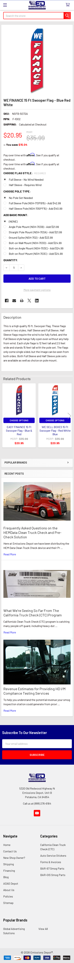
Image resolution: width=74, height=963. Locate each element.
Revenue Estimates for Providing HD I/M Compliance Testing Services (34, 691)
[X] (29, 300)
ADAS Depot (10, 883)
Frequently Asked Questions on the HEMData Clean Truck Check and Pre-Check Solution (32, 532)
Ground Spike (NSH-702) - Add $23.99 (31, 237)
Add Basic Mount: (15, 215)
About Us (8, 890)
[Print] (21, 300)
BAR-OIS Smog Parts (52, 875)
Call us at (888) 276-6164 (37, 803)
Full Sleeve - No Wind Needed (26, 179)
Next (69, 416)
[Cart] (68, 5)
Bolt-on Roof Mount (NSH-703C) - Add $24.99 (36, 253)
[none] (37, 60)
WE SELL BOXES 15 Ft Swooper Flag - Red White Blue (55, 430)
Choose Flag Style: (24, 173)
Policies (8, 896)
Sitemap (8, 902)
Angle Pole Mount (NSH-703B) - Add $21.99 (34, 226)
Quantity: (10, 260)
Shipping (8, 864)
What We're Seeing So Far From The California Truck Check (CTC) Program (32, 612)
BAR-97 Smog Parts (52, 868)
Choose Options (19, 420)
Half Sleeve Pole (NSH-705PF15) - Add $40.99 (35, 208)
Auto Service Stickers (53, 855)
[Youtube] (37, 813)
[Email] (14, 300)
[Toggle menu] (5, 5)
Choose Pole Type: (17, 191)
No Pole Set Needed (21, 197)
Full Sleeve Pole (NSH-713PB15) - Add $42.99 (35, 203)
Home (6, 844)
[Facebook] (6, 300)
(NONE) (13, 221)
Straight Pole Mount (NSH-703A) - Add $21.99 (35, 232)
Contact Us (10, 851)
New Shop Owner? (14, 857)
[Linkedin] (37, 300)
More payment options (37, 289)
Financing (9, 870)
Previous (4, 416)
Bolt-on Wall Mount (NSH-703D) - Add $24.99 (35, 243)
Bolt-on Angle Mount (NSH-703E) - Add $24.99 (36, 248)
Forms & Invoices (50, 862)
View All (43, 928)
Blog (6, 877)
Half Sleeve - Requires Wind (25, 185)
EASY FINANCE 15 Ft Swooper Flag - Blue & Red (19, 430)
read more (9, 554)
